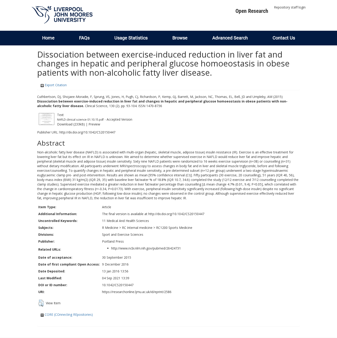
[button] (41, 303)
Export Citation (55, 85)
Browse (180, 38)
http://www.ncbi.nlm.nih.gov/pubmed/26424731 (146, 248)
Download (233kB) (71, 124)
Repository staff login (290, 7)
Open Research (251, 11)
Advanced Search (230, 38)
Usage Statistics (131, 38)
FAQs (84, 38)
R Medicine (110, 227)
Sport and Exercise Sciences (122, 234)
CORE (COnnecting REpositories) (68, 314)
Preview (94, 124)
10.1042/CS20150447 (117, 285)
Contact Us (284, 38)
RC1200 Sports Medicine (174, 227)
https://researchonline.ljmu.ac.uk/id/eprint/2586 (136, 292)
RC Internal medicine (137, 227)
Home (48, 38)
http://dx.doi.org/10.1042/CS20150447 (87, 132)
